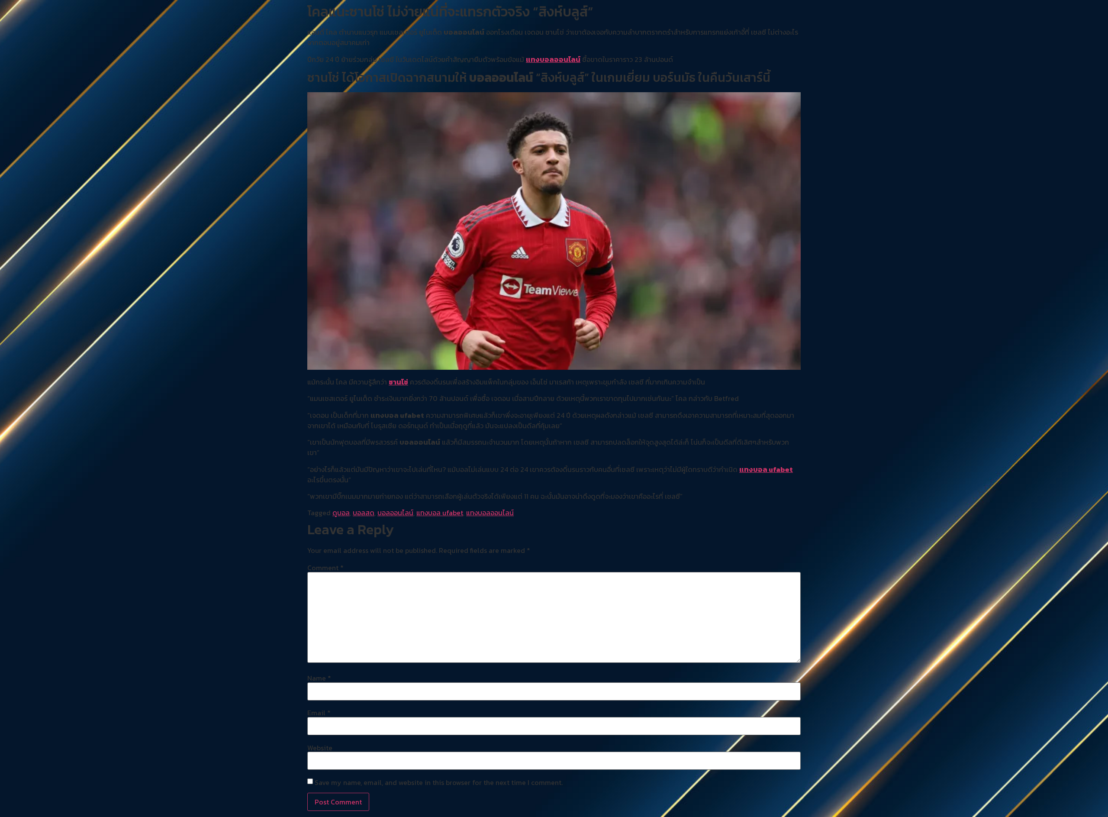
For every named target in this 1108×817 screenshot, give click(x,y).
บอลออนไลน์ (395, 512)
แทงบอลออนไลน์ (553, 59)
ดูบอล (341, 512)
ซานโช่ (398, 382)
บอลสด (363, 512)
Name (319, 678)
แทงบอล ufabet (766, 469)
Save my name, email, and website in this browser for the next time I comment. (439, 782)
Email (319, 712)
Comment (325, 567)
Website (319, 747)
